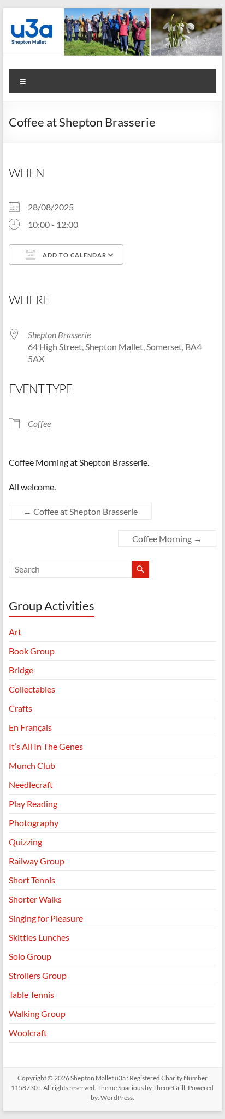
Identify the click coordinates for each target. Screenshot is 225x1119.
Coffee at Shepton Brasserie (80, 511)
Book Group (32, 651)
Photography (33, 822)
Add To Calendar (73, 254)
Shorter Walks (35, 899)
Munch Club (32, 765)
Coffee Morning (167, 538)
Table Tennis (31, 994)
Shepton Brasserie (59, 334)
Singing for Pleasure (46, 918)
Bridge (21, 670)
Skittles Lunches (39, 937)
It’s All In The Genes (46, 746)
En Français (30, 727)
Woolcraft (28, 1032)
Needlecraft (31, 784)
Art (15, 632)
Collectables (32, 689)
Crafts (20, 708)
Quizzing (25, 842)
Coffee (39, 423)
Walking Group (37, 1013)
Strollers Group (38, 975)
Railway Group (36, 861)
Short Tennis (32, 880)
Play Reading (33, 803)
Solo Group (30, 956)
